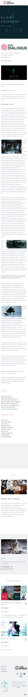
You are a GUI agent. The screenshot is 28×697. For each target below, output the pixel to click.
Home (3, 26)
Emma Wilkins (5, 435)
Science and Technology (9, 403)
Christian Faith (6, 396)
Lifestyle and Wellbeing (9, 400)
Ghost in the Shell (9, 638)
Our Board (4, 671)
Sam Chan (4, 420)
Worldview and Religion (9, 409)
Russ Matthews (6, 422)
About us (3, 666)
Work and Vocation (7, 398)
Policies (3, 669)
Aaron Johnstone (7, 433)
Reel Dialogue (4, 608)
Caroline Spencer (7, 427)
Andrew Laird (5, 429)
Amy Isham (4, 431)
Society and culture (8, 407)
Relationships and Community (11, 402)
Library (9, 26)
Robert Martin (6, 426)
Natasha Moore (6, 437)
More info (7, 567)
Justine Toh (5, 424)
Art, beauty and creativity (10, 405)
